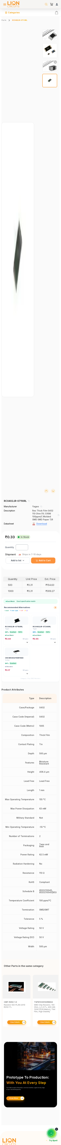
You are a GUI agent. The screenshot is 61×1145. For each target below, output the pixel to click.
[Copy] (29, 501)
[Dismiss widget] (56, 1129)
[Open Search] (46, 4)
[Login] (56, 4)
